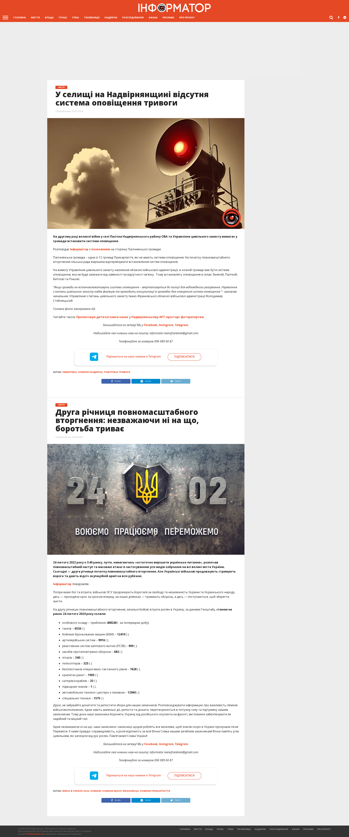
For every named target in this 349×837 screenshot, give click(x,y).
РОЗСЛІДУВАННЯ (133, 17)
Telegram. (182, 325)
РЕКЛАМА (168, 17)
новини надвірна (90, 372)
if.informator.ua (35, 833)
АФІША (153, 17)
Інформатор (79, 249)
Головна (19, 17)
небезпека (69, 372)
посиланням (100, 249)
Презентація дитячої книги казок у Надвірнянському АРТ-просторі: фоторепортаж (140, 317)
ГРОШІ (63, 17)
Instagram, (167, 325)
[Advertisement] (174, 49)
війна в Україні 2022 (75, 791)
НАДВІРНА (111, 17)
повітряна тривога (117, 372)
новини (95, 791)
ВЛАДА (49, 17)
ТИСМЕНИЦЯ (91, 17)
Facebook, (151, 325)
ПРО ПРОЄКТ (187, 17)
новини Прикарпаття (155, 791)
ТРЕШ (75, 17)
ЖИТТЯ (35, 17)
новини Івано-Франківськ (120, 791)
